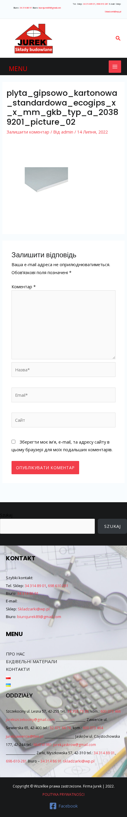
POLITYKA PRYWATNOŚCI (63, 794)
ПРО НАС (15, 654)
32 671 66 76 (60, 727)
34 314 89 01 (89, 3)
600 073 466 (110, 711)
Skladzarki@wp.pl (113, 11)
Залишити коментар (27, 132)
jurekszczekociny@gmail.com (30, 719)
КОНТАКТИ (18, 669)
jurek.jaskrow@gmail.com (74, 744)
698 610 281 (102, 3)
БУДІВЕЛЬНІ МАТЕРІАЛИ (31, 661)
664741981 (42, 744)
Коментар (24, 286)
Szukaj (6, 515)
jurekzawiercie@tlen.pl (24, 736)
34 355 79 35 (78, 711)
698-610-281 (16, 761)
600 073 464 (93, 727)
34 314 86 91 (25, 7)
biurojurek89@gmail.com (50, 7)
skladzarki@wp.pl (79, 761)
